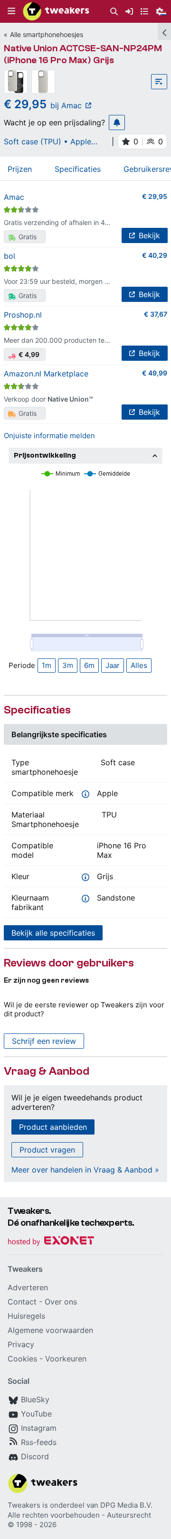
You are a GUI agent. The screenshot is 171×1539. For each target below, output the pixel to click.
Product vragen (47, 1149)
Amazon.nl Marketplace (46, 373)
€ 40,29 (154, 255)
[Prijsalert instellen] (117, 122)
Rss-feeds (39, 1442)
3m (67, 665)
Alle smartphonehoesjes (46, 34)
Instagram (39, 1428)
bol (9, 256)
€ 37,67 (155, 314)
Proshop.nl (23, 314)
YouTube (36, 1413)
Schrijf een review (44, 1041)
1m (46, 665)
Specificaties (78, 169)
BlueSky (35, 1399)
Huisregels (26, 1316)
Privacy (21, 1344)
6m (89, 665)
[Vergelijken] (159, 81)
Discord (35, 1456)
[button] (11, 11)
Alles (139, 665)
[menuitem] (114, 11)
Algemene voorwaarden (50, 1330)
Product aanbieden (53, 1127)
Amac (14, 197)
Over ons (61, 1301)
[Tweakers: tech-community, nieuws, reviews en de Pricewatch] (56, 11)
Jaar (112, 665)
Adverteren (28, 1287)
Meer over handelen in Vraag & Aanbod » (85, 1169)
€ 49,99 (154, 373)
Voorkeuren (65, 1358)
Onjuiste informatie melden (49, 435)
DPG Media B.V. (126, 1505)
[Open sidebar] (164, 31)
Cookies (22, 1358)
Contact (22, 1301)
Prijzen (20, 169)
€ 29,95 (154, 196)
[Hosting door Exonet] (51, 1242)
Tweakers (24, 1505)
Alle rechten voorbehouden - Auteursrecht (79, 1515)
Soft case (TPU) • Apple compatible (47, 141)
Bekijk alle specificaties (53, 933)
